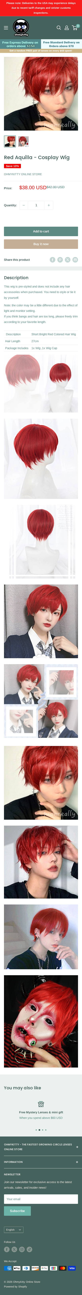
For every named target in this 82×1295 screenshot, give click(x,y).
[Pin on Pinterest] (60, 260)
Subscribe (17, 1211)
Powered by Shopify (15, 1286)
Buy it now (41, 244)
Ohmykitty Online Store (23, 174)
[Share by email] (75, 260)
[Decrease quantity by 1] (24, 205)
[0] (74, 27)
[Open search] (59, 28)
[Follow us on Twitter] (14, 1249)
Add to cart (41, 231)
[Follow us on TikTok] (29, 1249)
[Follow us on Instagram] (22, 1249)
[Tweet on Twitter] (67, 260)
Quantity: (10, 205)
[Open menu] (6, 27)
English (10, 1229)
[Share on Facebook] (52, 260)
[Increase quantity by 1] (49, 205)
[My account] (67, 28)
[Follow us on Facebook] (7, 1249)
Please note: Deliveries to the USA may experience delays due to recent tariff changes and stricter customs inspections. (41, 8)
